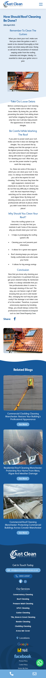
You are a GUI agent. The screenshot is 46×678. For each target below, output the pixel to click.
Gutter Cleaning (23, 613)
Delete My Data (23, 668)
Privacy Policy (23, 661)
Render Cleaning (23, 621)
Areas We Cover (23, 631)
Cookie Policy (23, 665)
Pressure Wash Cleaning (23, 603)
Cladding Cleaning (23, 626)
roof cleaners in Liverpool (28, 311)
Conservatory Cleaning (23, 594)
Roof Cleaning (23, 599)
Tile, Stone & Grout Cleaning (23, 617)
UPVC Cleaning (23, 608)
